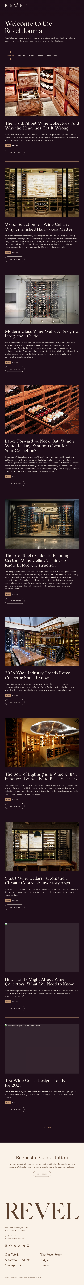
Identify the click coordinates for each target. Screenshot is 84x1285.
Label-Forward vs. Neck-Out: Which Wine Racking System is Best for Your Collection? (39, 446)
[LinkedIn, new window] (28, 1246)
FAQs (44, 1260)
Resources (52, 56)
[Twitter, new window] (19, 1246)
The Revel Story (51, 1254)
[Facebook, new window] (10, 1246)
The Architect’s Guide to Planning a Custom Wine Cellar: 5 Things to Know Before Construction (39, 561)
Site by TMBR (37, 1277)
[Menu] (75, 5)
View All (10, 56)
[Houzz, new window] (24, 1246)
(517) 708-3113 (11, 1235)
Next (49, 1127)
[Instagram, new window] (6, 1246)
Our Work (12, 1254)
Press (40, 56)
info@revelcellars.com (14, 1238)
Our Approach (14, 1265)
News (31, 56)
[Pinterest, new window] (15, 1246)
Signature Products (17, 1260)
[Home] (16, 5)
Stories (21, 56)
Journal (45, 1265)
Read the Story (15, 152)
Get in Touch (42, 1174)
